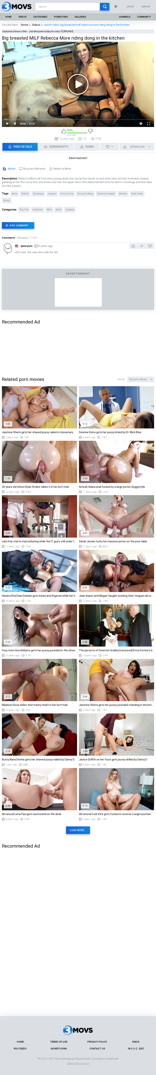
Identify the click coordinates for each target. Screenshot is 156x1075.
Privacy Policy (97, 1041)
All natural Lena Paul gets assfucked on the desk (31, 814)
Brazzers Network (34, 168)
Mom (14, 193)
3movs (84, 1063)
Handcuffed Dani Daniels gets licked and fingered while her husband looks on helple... (39, 595)
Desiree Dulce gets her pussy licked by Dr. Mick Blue (110, 432)
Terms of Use (58, 1041)
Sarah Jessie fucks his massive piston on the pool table (113, 541)
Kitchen (123, 193)
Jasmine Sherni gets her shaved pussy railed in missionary (37, 432)
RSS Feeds (20, 1048)
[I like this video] (63, 132)
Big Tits (24, 209)
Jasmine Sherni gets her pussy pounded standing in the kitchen (116, 704)
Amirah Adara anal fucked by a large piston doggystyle (112, 486)
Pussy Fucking (85, 193)
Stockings (38, 193)
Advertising (59, 1048)
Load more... (78, 830)
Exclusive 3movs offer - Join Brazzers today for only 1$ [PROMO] (37, 31)
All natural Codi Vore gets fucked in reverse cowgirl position (115, 814)
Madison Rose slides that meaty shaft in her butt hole (35, 704)
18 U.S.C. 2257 (135, 1048)
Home (8, 17)
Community (144, 17)
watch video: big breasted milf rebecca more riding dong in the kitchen (87, 24)
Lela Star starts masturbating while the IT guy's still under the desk (39, 541)
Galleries (80, 17)
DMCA (135, 1041)
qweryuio (27, 246)
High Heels (137, 193)
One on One (66, 193)
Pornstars (61, 17)
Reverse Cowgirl (106, 193)
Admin (11, 168)
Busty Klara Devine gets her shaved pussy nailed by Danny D (38, 759)
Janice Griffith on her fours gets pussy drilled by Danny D (113, 759)
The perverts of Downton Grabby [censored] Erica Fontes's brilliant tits (116, 650)
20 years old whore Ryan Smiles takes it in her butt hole (35, 486)
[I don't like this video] (90, 132)
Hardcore (37, 209)
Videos (22, 17)
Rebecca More (62, 168)
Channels (125, 17)
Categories (40, 17)
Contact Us (97, 1048)
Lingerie (52, 193)
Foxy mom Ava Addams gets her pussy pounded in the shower (39, 650)
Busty (6, 200)
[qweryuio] (7, 248)
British (25, 193)
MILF (49, 209)
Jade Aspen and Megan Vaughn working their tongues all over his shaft (116, 595)
